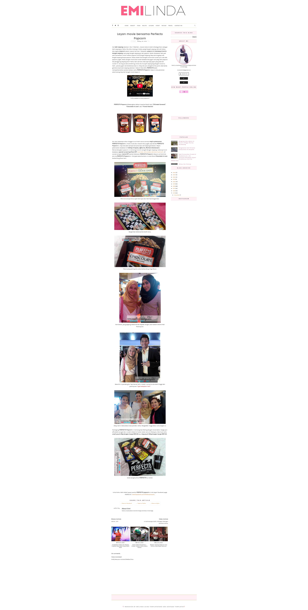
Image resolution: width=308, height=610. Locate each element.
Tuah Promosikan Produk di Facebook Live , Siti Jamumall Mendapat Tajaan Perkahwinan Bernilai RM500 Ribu (183, 157)
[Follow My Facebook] (184, 78)
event (134, 41)
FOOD (138, 25)
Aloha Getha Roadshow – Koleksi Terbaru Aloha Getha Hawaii (140, 546)
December (177, 195)
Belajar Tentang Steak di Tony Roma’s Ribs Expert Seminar (158, 545)
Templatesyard (156, 606)
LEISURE (151, 25)
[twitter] (115, 25)
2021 (174, 179)
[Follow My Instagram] (184, 82)
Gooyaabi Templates (175, 606)
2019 (174, 184)
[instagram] (118, 25)
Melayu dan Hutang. (185, 164)
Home (126, 25)
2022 (174, 177)
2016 (174, 190)
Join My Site (184, 74)
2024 (174, 172)
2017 (174, 188)
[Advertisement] (184, 105)
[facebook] (112, 25)
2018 (174, 186)
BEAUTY (132, 25)
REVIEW (164, 25)
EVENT (158, 25)
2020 (174, 181)
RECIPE (144, 25)
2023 (174, 174)
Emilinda (140, 606)
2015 (174, 193)
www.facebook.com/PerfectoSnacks (143, 494)
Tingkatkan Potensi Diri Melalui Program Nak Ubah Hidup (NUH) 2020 (120, 546)
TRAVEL (170, 25)
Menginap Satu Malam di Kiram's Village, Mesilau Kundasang (186, 143)
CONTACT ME (178, 25)
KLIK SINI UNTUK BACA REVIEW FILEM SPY (150, 152)
